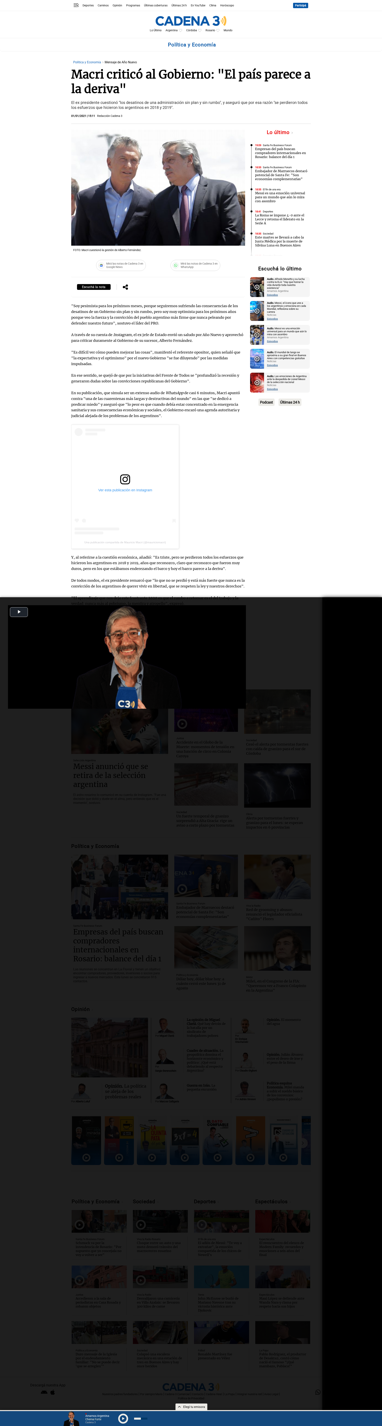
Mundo (228, 30)
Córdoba (191, 30)
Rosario (210, 30)
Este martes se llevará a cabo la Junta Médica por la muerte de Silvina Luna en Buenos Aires (279, 241)
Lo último (279, 132)
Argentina (172, 30)
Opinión (117, 5)
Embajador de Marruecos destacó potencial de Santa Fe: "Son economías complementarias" (281, 175)
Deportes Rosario (272, 255)
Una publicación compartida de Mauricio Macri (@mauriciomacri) (125, 542)
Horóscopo (227, 5)
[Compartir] (125, 287)
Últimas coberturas (156, 5)
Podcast (266, 402)
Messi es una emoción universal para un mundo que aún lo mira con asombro (280, 197)
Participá (300, 5)
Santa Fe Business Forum (277, 145)
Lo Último (156, 30)
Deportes (88, 5)
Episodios (272, 294)
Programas (133, 5)
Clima (212, 5)
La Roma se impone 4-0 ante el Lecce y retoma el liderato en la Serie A (279, 219)
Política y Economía (87, 62)
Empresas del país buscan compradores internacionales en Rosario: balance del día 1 (280, 153)
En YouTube (198, 5)
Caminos (103, 5)
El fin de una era (272, 189)
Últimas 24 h (179, 5)
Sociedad (268, 233)
